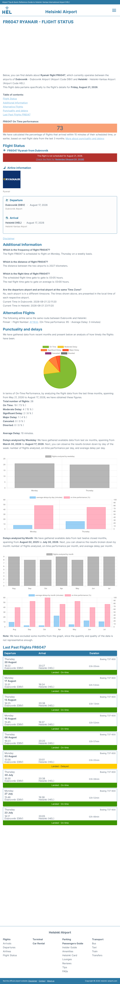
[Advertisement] (60, 49)
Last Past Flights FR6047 (16, 114)
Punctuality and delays (15, 110)
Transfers (97, 955)
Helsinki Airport (61, 12)
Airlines (7, 951)
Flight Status (10, 98)
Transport (97, 939)
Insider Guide (69, 947)
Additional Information (15, 102)
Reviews (66, 963)
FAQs (65, 971)
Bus (94, 943)
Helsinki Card (69, 955)
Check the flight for (60, 159)
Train (94, 951)
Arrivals (7, 943)
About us (50, 981)
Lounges (67, 959)
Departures (9, 947)
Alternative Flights (13, 106)
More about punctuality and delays (85, 138)
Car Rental (39, 943)
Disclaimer (32, 981)
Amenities (67, 951)
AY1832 (34, 322)
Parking (66, 939)
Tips (64, 967)
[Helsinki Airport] (7, 10)
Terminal (38, 939)
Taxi (94, 947)
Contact (42, 981)
